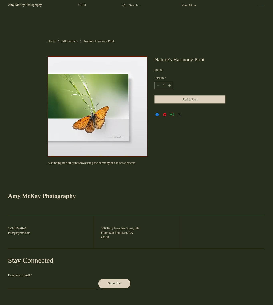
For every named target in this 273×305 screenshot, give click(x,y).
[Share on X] (179, 114)
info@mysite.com (19, 233)
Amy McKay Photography (42, 196)
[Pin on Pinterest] (164, 114)
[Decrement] (157, 85)
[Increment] (169, 85)
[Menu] (261, 5)
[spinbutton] (163, 85)
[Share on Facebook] (157, 114)
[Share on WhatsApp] (172, 114)
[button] (84, 5)
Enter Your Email (19, 275)
